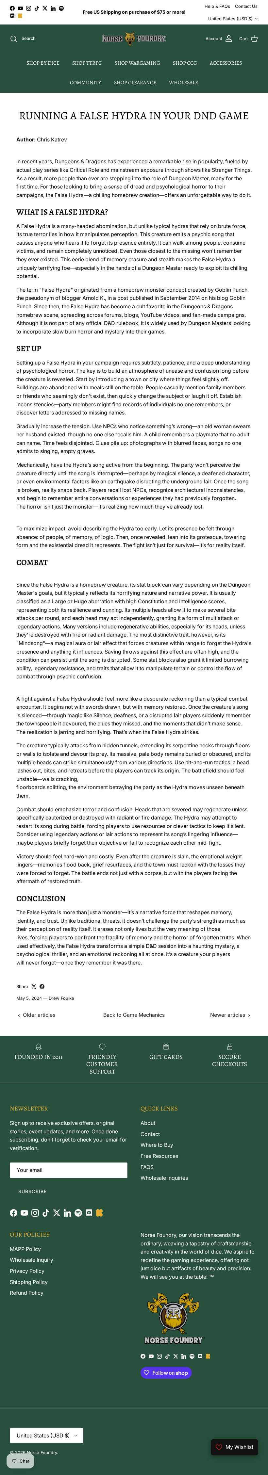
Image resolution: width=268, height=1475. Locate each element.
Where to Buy (157, 1145)
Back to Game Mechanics (134, 1015)
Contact (150, 1134)
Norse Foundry (42, 1452)
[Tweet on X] (33, 986)
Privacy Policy (27, 1271)
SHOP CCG (185, 63)
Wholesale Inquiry (31, 1259)
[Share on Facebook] (42, 986)
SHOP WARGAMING (137, 63)
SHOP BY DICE (42, 63)
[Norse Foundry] (134, 39)
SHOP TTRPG (87, 63)
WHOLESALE (183, 82)
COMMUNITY (85, 82)
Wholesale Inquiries (164, 1178)
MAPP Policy (25, 1249)
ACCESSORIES (226, 63)
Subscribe (32, 1191)
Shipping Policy (29, 1282)
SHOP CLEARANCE (135, 82)
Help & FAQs (217, 6)
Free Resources (159, 1156)
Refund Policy (26, 1292)
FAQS (147, 1167)
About (148, 1123)
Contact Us (246, 6)
